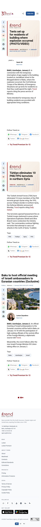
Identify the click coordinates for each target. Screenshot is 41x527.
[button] (3, 22)
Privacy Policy (6, 487)
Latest (4, 443)
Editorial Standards (7, 462)
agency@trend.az (6, 433)
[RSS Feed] (29, 503)
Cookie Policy (6, 493)
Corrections (5, 465)
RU (24, 523)
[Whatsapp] (3, 503)
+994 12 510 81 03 (7, 431)
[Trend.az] (7, 13)
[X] (12, 503)
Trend (34, 89)
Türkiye (17, 236)
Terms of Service (7, 484)
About (3, 453)
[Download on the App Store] (8, 512)
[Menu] (37, 14)
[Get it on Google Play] (21, 512)
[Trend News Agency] (7, 414)
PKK (9, 236)
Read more (19, 64)
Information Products (8, 476)
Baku (10, 355)
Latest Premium (6, 446)
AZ (20, 523)
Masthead (5, 456)
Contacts (4, 459)
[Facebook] (8, 503)
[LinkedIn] (25, 503)
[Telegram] (21, 503)
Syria (25, 236)
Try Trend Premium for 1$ (19, 144)
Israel (28, 355)
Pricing (4, 473)
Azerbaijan (18, 355)
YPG (31, 236)
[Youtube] (16, 503)
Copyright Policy (7, 490)
